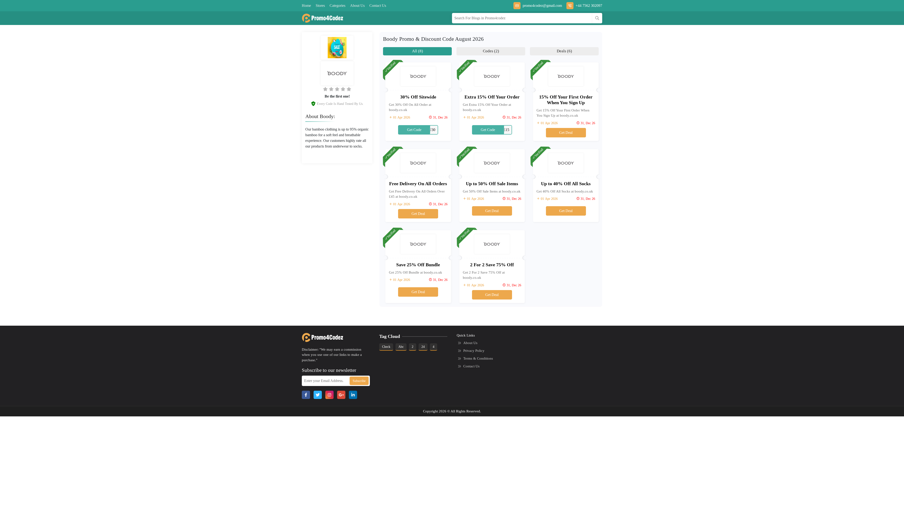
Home (306, 6)
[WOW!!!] (349, 89)
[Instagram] (329, 395)
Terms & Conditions (478, 358)
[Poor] (325, 89)
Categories (337, 6)
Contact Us (377, 6)
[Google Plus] (341, 395)
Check (386, 347)
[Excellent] (343, 89)
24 (423, 347)
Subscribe (359, 381)
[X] (318, 395)
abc (401, 347)
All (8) (417, 51)
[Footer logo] (321, 337)
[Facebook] (306, 395)
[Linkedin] (353, 395)
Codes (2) (491, 51)
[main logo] (321, 18)
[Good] (337, 89)
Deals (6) (564, 51)
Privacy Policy (473, 351)
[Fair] (331, 89)
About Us (357, 6)
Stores (320, 6)
